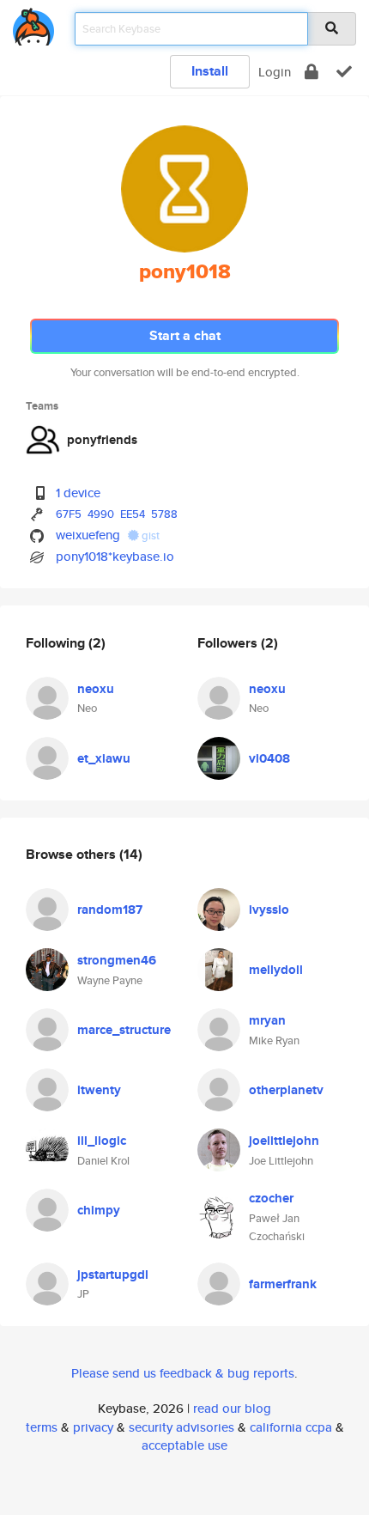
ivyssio (269, 909)
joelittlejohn (284, 1140)
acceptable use (184, 1445)
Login (274, 72)
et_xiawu (103, 758)
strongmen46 (116, 960)
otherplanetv (286, 1089)
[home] (33, 23)
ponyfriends (102, 439)
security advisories (181, 1427)
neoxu (95, 688)
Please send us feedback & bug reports (182, 1373)
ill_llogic (101, 1140)
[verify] (344, 71)
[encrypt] (311, 71)
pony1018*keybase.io (115, 556)
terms (41, 1427)
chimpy (98, 1210)
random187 (109, 909)
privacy (93, 1427)
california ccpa (291, 1427)
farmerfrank (283, 1284)
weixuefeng (88, 535)
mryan (267, 1020)
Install (209, 71)
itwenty (99, 1089)
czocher (271, 1198)
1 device (78, 493)
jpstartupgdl (112, 1274)
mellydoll (276, 969)
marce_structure (124, 1029)
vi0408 (269, 758)
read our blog (232, 1408)
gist (149, 535)
